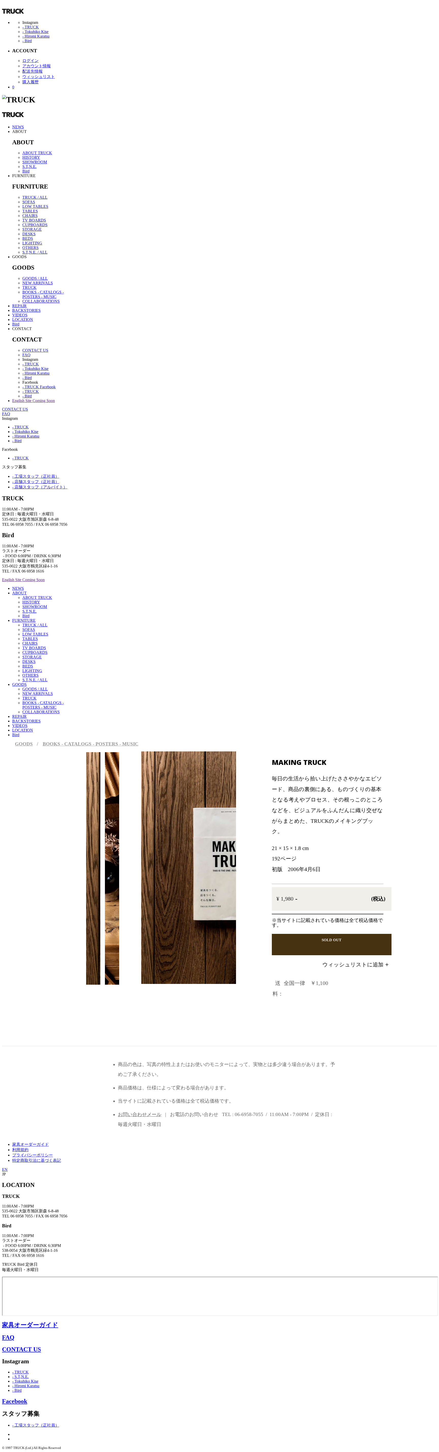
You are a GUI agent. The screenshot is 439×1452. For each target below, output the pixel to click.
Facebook (14, 1401)
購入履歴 (30, 82)
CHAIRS (30, 215)
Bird (25, 171)
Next (209, 858)
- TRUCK (30, 27)
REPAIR (19, 306)
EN (5, 1169)
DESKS (29, 234)
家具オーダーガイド (30, 1144)
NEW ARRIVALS (37, 283)
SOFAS (28, 202)
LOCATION (22, 319)
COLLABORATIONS (41, 301)
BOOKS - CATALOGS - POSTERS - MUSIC (43, 294)
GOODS (19, 684)
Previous (157, 858)
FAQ (26, 355)
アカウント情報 (36, 66)
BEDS (27, 238)
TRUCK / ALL (35, 197)
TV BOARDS (34, 220)
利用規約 (20, 1150)
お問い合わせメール (139, 1114)
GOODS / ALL (35, 278)
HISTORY (31, 157)
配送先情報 (32, 71)
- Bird (27, 41)
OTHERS (30, 247)
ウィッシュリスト (38, 76)
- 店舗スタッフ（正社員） (35, 482)
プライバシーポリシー (32, 1155)
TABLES (30, 211)
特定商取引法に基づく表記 (36, 1160)
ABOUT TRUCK (37, 153)
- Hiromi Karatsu (36, 36)
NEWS (18, 127)
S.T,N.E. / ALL (35, 252)
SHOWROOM (34, 162)
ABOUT (19, 593)
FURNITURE (24, 620)
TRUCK (29, 287)
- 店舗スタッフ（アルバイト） (39, 487)
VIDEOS (19, 315)
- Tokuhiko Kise (35, 31)
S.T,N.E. (29, 166)
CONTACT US (35, 350)
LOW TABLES (35, 206)
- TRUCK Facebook (39, 387)
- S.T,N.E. (20, 1376)
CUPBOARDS (35, 225)
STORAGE (32, 229)
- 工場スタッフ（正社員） (35, 476)
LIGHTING (32, 243)
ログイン (30, 60)
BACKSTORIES (26, 310)
